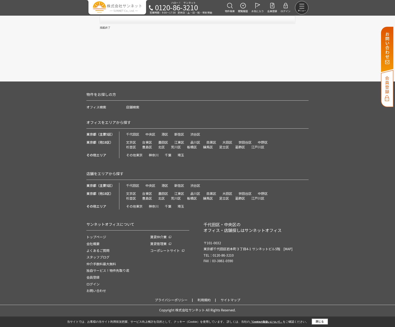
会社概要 (93, 243)
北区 (161, 146)
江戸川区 (257, 146)
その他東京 (134, 154)
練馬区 (208, 146)
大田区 (227, 142)
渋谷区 (195, 134)
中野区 (263, 142)
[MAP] (288, 248)
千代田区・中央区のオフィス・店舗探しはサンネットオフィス (242, 227)
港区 (164, 134)
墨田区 (163, 142)
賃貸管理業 (158, 243)
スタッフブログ (97, 257)
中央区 (150, 134)
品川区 (195, 142)
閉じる (320, 321)
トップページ (96, 236)
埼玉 (181, 154)
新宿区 (179, 134)
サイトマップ (230, 299)
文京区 (131, 142)
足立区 (224, 146)
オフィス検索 (96, 107)
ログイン (93, 284)
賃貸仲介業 (158, 236)
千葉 (168, 154)
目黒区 (211, 142)
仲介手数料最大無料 (101, 263)
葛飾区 (240, 146)
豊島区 (147, 146)
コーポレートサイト (165, 250)
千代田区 (132, 134)
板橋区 (192, 146)
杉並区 (131, 146)
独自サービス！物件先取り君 (107, 270)
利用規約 (204, 299)
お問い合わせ (96, 290)
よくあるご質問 (97, 250)
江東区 (179, 142)
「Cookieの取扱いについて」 (266, 321)
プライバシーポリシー (171, 299)
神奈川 (154, 154)
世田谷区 (245, 142)
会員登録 (93, 277)
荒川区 (176, 146)
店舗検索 (132, 107)
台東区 (147, 142)
